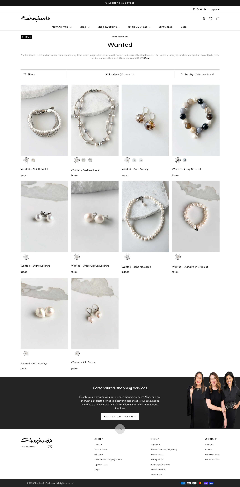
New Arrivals (60, 27)
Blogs (96, 469)
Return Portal (157, 454)
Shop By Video (138, 27)
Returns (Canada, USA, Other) (164, 449)
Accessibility (156, 474)
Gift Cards (165, 27)
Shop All (98, 444)
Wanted (123, 36)
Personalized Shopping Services (108, 459)
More (146, 58)
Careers (208, 449)
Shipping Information (160, 464)
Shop (83, 27)
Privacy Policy (157, 459)
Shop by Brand (108, 27)
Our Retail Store (212, 454)
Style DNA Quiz (100, 464)
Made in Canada (101, 449)
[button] (218, 18)
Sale (184, 27)
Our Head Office (212, 459)
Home (115, 36)
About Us (209, 444)
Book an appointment (120, 416)
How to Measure (158, 469)
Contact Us (156, 444)
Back (28, 37)
